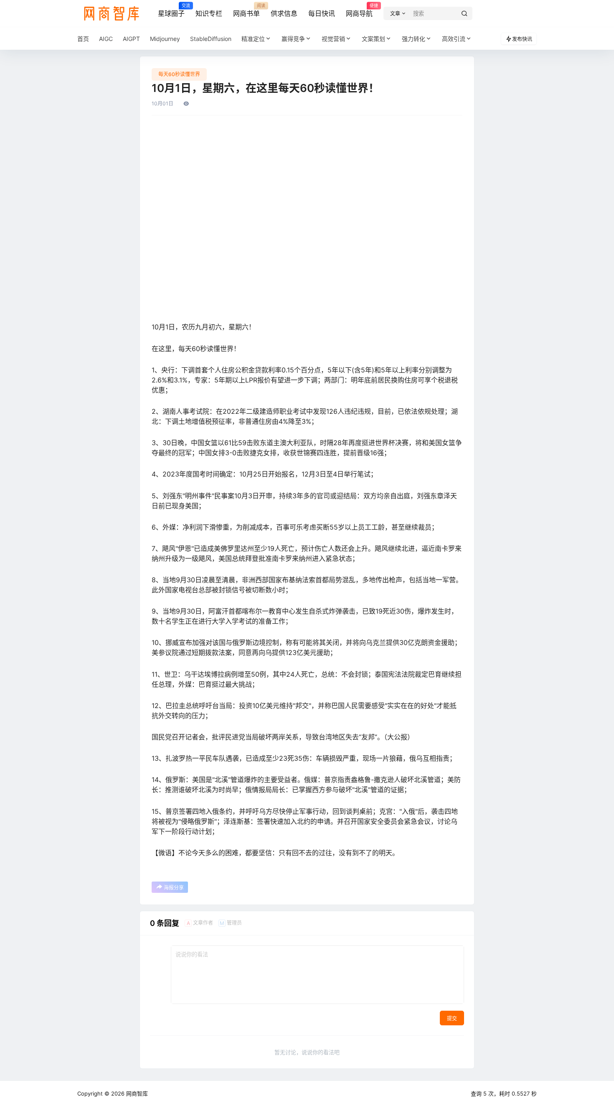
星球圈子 (171, 10)
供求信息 (284, 13)
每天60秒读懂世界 (179, 74)
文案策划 (373, 38)
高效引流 (453, 38)
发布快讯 (522, 39)
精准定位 (253, 38)
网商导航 (359, 10)
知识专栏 (208, 13)
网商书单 (246, 10)
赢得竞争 (293, 38)
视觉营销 (333, 38)
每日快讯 (321, 13)
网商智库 (136, 1093)
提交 (452, 1018)
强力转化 (413, 38)
